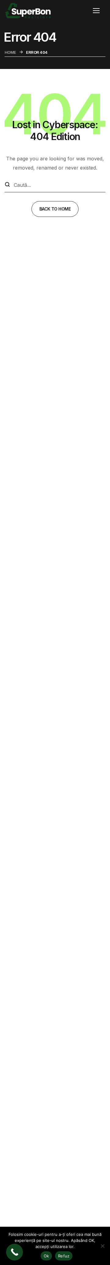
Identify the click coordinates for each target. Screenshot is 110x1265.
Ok (46, 1255)
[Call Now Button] (14, 1252)
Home (10, 52)
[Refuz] (102, 1246)
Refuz (63, 1255)
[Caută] (7, 185)
